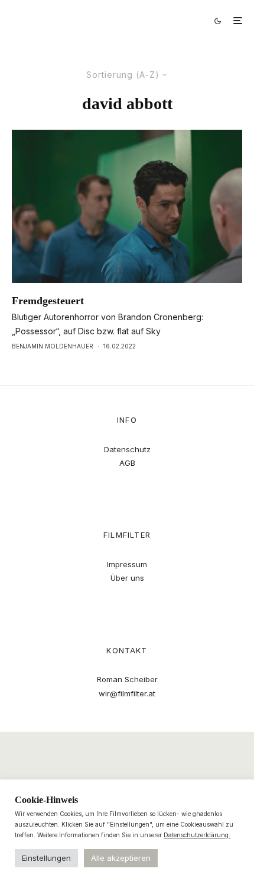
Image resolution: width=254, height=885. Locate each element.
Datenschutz (127, 449)
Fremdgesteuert (48, 301)
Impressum (127, 564)
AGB (127, 463)
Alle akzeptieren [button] (121, 858)
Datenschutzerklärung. (197, 834)
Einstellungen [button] (46, 858)
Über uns (127, 578)
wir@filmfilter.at (127, 693)
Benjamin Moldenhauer (52, 346)
